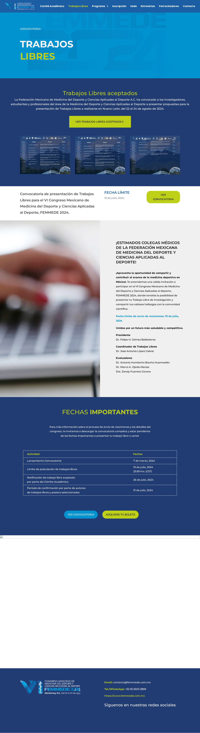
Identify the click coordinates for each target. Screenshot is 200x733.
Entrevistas (148, 6)
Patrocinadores (169, 6)
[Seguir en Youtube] (137, 716)
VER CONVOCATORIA (163, 197)
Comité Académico (52, 6)
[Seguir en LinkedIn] (130, 716)
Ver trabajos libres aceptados (98, 121)
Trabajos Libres (78, 6)
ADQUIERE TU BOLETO (120, 514)
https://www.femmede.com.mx (124, 695)
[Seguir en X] (122, 716)
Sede (133, 6)
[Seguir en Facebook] (107, 716)
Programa (98, 6)
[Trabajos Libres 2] (100, 173)
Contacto (189, 6)
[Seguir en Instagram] (115, 716)
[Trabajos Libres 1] (45, 173)
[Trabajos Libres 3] (155, 173)
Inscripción (119, 6)
